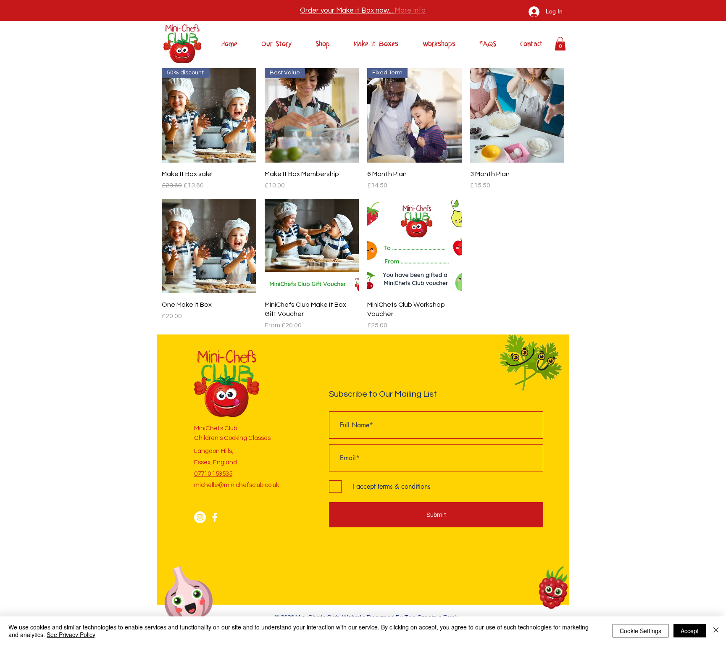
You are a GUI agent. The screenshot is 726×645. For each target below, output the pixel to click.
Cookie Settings (640, 631)
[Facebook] (215, 517)
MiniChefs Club (215, 428)
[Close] (716, 630)
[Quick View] (517, 115)
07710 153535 (213, 474)
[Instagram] (200, 517)
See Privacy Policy (71, 634)
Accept (690, 631)
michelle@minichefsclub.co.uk (236, 485)
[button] (560, 43)
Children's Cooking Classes (232, 438)
